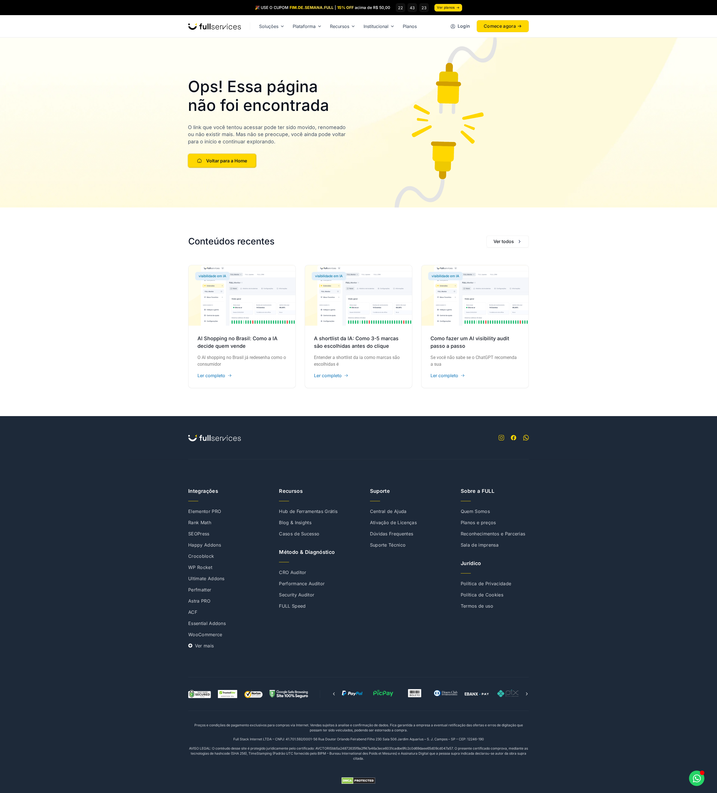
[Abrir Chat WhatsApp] (696, 778)
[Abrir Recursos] (353, 26)
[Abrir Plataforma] (319, 26)
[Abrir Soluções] (282, 26)
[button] (334, 694)
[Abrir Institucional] (392, 26)
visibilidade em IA (212, 276)
